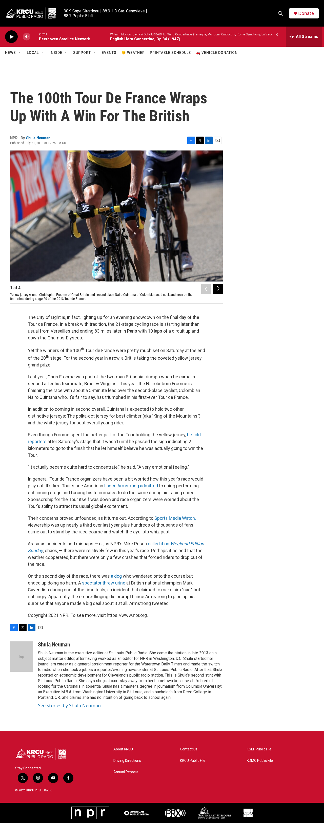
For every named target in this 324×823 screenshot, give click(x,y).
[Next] (218, 289)
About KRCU (123, 749)
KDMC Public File (260, 761)
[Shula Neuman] (21, 656)
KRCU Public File (192, 761)
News (10, 53)
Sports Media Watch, (175, 518)
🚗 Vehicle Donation (217, 53)
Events (109, 53)
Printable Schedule (170, 53)
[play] (11, 37)
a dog (116, 576)
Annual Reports (125, 772)
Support (82, 53)
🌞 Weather (133, 53)
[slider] (34, 36)
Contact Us (188, 749)
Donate (306, 13)
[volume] (26, 36)
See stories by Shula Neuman (69, 705)
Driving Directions (127, 761)
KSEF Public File (259, 749)
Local (33, 53)
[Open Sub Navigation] (20, 53)
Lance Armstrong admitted (131, 485)
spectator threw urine (103, 583)
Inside (56, 53)
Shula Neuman (38, 137)
